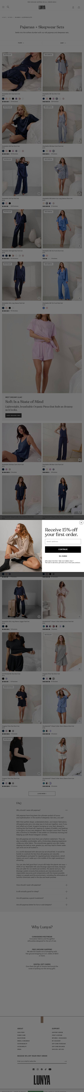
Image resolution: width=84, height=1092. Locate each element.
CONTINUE (63, 549)
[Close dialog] (81, 522)
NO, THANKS (63, 556)
